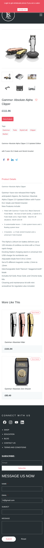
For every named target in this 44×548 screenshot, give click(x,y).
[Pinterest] (8, 160)
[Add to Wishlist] (36, 100)
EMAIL (5, 495)
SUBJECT (5, 507)
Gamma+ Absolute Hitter (15, 342)
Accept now (23, 9)
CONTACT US (9, 443)
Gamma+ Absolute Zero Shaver (18, 389)
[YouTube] (16, 422)
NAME (5, 484)
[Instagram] (10, 422)
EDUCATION (9, 434)
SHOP (6, 430)
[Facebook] (4, 160)
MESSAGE (6, 518)
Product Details (9, 179)
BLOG (6, 439)
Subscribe (22, 468)
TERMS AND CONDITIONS (15, 447)
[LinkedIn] (12, 160)
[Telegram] (16, 160)
